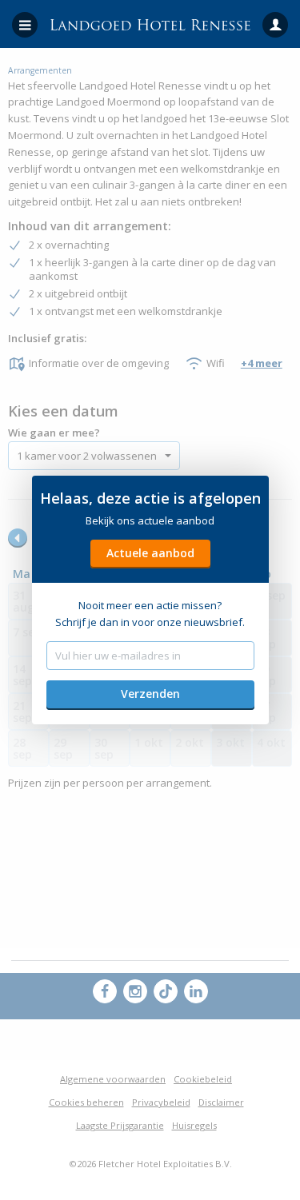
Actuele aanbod (150, 552)
